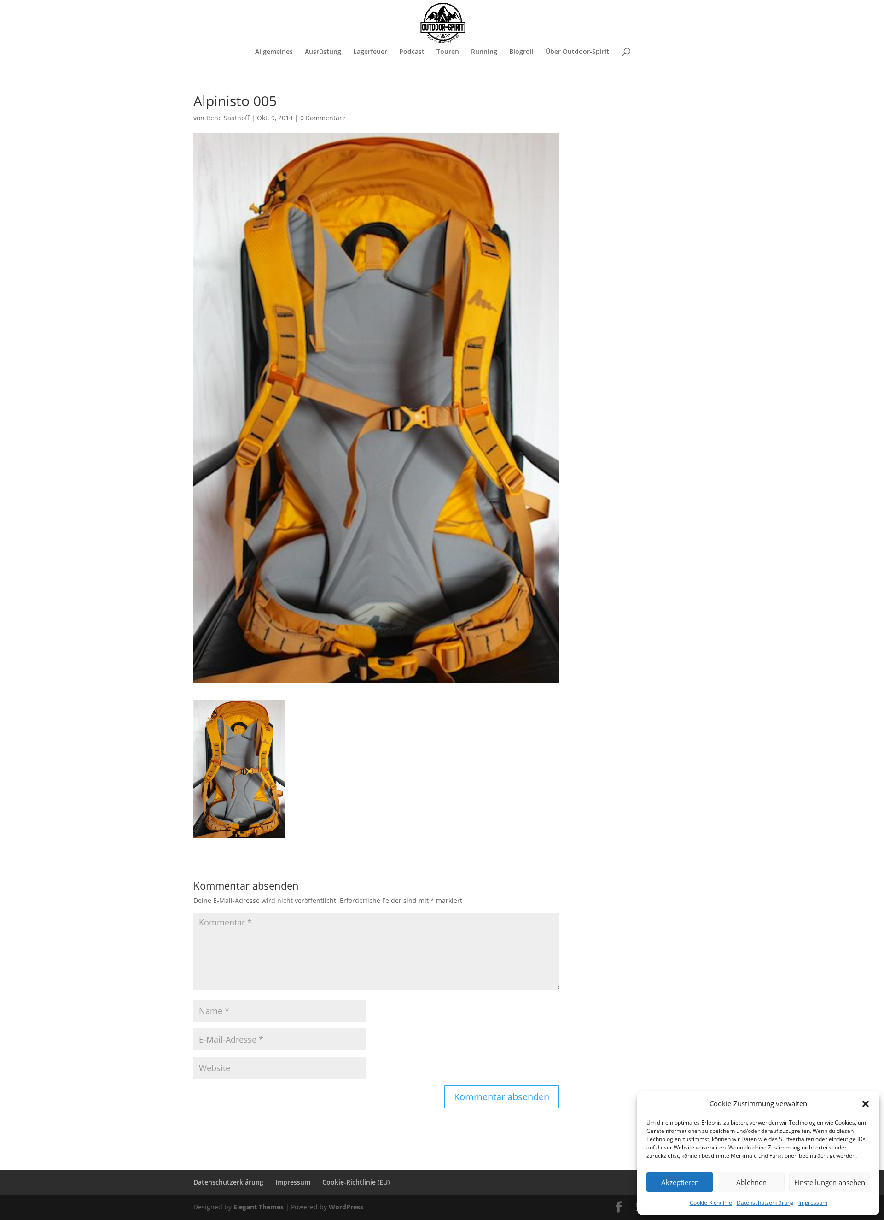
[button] (865, 1103)
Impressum (812, 1203)
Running (484, 52)
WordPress (346, 1206)
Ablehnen (751, 1182)
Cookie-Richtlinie (711, 1203)
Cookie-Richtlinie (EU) (356, 1182)
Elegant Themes (258, 1206)
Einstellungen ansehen (829, 1182)
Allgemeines (274, 52)
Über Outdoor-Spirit (577, 52)
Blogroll (521, 52)
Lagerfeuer (370, 52)
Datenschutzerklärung (765, 1203)
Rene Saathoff (228, 117)
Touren (447, 52)
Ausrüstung (323, 52)
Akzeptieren (680, 1182)
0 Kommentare (323, 117)
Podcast (412, 52)
